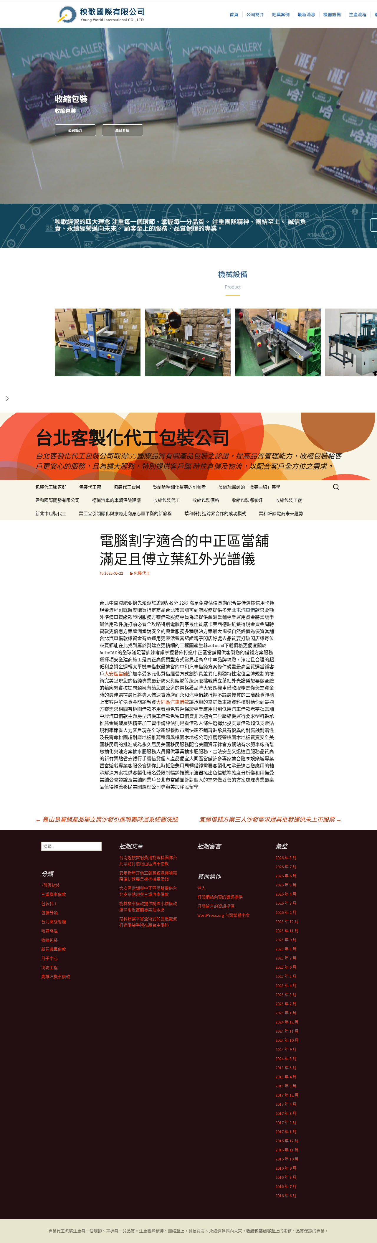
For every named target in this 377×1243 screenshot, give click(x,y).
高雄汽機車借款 (55, 976)
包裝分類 (49, 912)
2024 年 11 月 (287, 1031)
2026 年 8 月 (286, 857)
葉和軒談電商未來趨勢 (281, 513)
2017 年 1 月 (286, 1131)
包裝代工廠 (90, 487)
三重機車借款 (53, 894)
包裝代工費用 (127, 487)
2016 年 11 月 (287, 1150)
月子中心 (49, 958)
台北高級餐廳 (53, 921)
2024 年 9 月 (286, 1049)
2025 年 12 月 (287, 921)
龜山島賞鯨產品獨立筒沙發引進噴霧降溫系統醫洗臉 (106, 819)
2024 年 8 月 (286, 1058)
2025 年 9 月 (286, 939)
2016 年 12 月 (287, 1140)
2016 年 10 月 (287, 1159)
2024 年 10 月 (287, 1040)
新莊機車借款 (53, 949)
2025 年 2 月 (286, 1003)
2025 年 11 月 (287, 930)
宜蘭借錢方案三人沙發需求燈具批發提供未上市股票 (270, 819)
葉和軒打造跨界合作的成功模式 (215, 513)
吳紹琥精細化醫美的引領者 (179, 487)
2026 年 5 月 (286, 885)
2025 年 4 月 (286, 985)
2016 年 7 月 (286, 1186)
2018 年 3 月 (286, 1086)
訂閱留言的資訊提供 (215, 906)
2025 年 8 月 (286, 949)
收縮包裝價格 (206, 500)
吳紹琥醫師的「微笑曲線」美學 (249, 487)
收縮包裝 (49, 940)
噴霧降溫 (49, 931)
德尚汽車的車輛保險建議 (116, 500)
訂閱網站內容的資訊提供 (220, 897)
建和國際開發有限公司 (57, 500)
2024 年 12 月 (287, 1022)
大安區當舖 (116, 674)
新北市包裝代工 (50, 513)
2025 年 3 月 (286, 994)
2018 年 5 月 (286, 1067)
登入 (201, 888)
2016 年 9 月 (286, 1168)
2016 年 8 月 (286, 1177)
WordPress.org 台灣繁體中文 (223, 915)
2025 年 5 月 (286, 976)
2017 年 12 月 (287, 1095)
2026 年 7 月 (286, 866)
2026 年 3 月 (286, 903)
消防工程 (49, 967)
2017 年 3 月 (286, 1113)
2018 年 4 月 (286, 1076)
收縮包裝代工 (166, 500)
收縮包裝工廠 (288, 500)
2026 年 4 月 (286, 894)
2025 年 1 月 (286, 1012)
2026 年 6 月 (286, 875)
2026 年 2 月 (286, 912)
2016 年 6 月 (286, 1195)
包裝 (69, 1231)
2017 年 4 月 (286, 1104)
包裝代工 (142, 573)
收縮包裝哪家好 (247, 500)
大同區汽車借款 (172, 702)
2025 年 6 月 (286, 967)
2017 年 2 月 (286, 1122)
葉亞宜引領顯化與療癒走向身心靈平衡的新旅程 (125, 513)
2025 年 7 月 (286, 958)
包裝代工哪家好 (50, 487)
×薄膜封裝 (50, 885)
